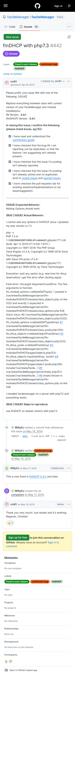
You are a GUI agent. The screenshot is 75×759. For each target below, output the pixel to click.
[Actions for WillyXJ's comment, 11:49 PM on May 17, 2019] (68, 468)
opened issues (52, 178)
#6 (40, 375)
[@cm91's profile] (7, 82)
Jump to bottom (12, 73)
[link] (17, 427)
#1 (61, 322)
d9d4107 (61, 440)
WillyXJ (14, 468)
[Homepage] (37, 6)
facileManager (18, 17)
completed (17, 494)
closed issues (30, 178)
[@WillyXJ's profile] (7, 468)
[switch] (10, 523)
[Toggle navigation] (5, 5)
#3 (51, 345)
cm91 (13, 81)
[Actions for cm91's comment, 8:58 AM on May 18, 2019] (68, 504)
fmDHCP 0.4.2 (37, 476)
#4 (56, 356)
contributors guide (23, 139)
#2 (61, 333)
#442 (25, 436)
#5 (40, 367)
